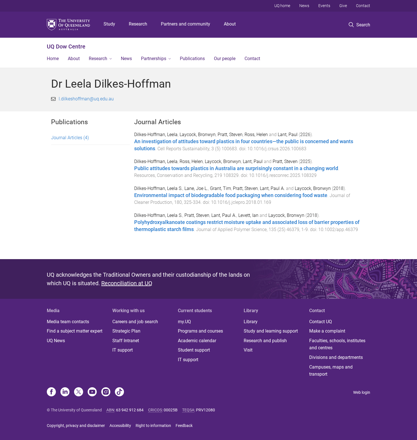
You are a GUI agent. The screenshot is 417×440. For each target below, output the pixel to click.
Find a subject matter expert (74, 331)
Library (251, 321)
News (304, 5)
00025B (171, 410)
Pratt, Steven (230, 134)
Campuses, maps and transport (331, 370)
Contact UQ (320, 321)
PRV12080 (205, 410)
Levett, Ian (248, 215)
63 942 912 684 (130, 410)
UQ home (282, 5)
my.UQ (184, 321)
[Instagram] (105, 392)
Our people (224, 58)
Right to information (153, 425)
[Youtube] (92, 392)
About (230, 24)
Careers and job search (135, 321)
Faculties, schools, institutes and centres (337, 344)
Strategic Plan (126, 331)
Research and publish (265, 340)
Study (109, 24)
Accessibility (120, 425)
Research (138, 24)
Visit (248, 350)
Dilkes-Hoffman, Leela (156, 134)
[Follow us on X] (78, 392)
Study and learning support (271, 331)
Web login (361, 392)
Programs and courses (200, 331)
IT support (122, 350)
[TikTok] (119, 392)
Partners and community (185, 24)
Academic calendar (197, 340)
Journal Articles (70, 137)
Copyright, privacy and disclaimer (76, 425)
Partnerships (153, 58)
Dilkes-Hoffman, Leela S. (158, 188)
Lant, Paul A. (272, 188)
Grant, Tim (220, 188)
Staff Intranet (125, 340)
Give (343, 5)
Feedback (184, 425)
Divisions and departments (336, 357)
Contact (363, 5)
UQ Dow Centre (66, 46)
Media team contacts (68, 321)
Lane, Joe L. (196, 188)
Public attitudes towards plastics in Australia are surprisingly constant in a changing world (236, 168)
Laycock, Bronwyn (198, 134)
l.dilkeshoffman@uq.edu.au (86, 98)
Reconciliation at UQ (126, 283)
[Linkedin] (65, 392)
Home (53, 58)
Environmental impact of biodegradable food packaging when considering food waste (230, 195)
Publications (192, 58)
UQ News (56, 340)
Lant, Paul (288, 134)
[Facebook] (51, 392)
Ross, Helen (256, 134)
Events (324, 5)
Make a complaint (327, 331)
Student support (194, 350)
